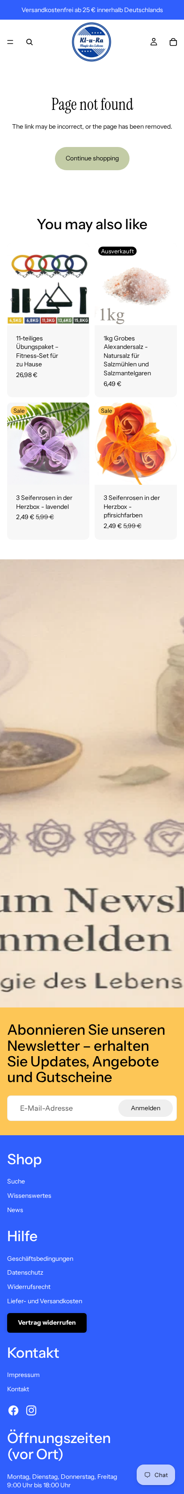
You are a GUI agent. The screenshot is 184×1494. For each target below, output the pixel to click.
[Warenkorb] (173, 42)
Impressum (23, 1375)
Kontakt (18, 1389)
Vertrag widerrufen (47, 1322)
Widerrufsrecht (28, 1287)
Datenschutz (25, 1272)
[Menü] (10, 42)
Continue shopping (92, 158)
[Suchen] (29, 42)
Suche (16, 1181)
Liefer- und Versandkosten (44, 1301)
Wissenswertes (29, 1196)
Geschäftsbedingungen (40, 1259)
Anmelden (145, 1108)
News (15, 1210)
